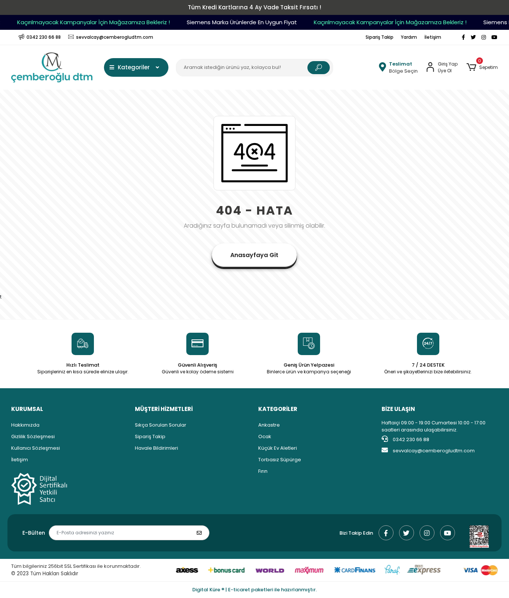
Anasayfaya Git (254, 255)
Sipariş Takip (379, 37)
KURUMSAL (27, 409)
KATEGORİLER (277, 409)
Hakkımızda (25, 424)
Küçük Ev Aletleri (277, 448)
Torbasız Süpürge (279, 459)
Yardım (409, 37)
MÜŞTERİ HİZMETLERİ (164, 409)
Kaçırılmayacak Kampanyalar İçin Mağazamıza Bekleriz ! (88, 22)
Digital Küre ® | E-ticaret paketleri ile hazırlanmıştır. (254, 589)
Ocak (264, 436)
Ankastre (269, 424)
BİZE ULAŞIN (398, 409)
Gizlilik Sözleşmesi (33, 436)
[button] (482, 67)
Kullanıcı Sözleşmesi (35, 448)
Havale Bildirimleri (156, 448)
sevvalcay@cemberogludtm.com (434, 450)
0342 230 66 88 (410, 439)
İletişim (432, 37)
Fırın (263, 471)
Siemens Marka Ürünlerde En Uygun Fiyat (237, 22)
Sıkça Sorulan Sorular (160, 424)
